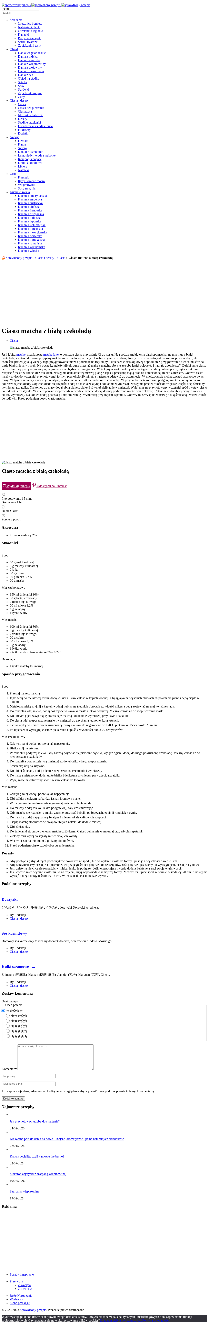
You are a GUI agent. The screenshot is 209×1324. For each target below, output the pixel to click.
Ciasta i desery (44, 258)
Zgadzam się (108, 1320)
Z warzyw (24, 1285)
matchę (21, 354)
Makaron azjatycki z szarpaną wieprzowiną (38, 1174)
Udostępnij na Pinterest (51, 486)
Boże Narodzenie (21, 1295)
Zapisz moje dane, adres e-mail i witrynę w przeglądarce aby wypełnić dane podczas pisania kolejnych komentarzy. (81, 1091)
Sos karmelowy (14, 933)
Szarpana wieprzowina (24, 1191)
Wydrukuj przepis (18, 486)
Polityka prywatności (155, 1320)
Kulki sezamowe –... (18, 966)
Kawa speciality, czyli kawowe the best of (37, 1156)
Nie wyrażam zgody (129, 1320)
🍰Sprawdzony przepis (17, 258)
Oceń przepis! (11, 1001)
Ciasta (61, 258)
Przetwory (16, 1281)
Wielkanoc (16, 1299)
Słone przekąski (20, 1303)
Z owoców (25, 1288)
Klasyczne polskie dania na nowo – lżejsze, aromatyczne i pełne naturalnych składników (67, 1139)
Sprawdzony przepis (33, 1310)
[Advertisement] (104, 291)
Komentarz (10, 1069)
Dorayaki (10, 899)
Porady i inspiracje (22, 1274)
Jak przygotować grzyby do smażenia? (35, 1121)
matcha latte (51, 354)
